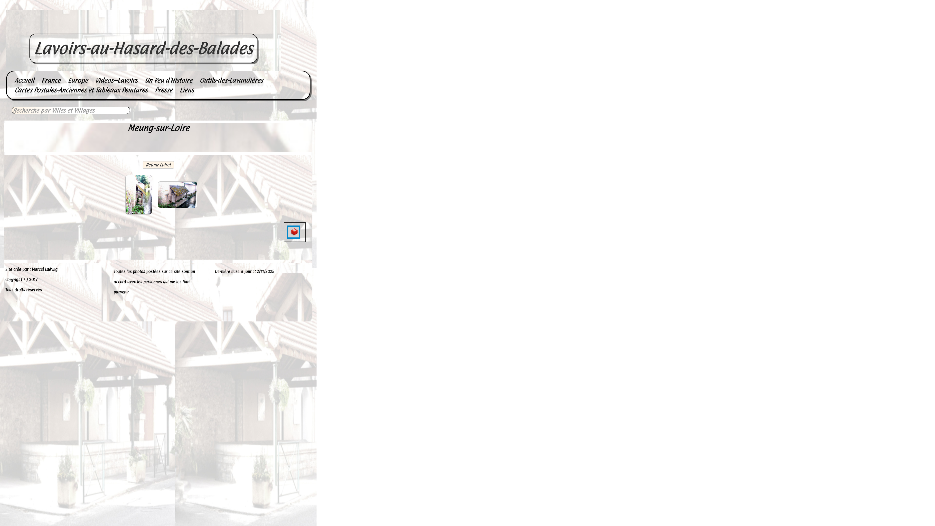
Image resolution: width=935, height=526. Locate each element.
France (51, 80)
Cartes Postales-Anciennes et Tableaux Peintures (81, 90)
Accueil (24, 80)
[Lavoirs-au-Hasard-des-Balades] (143, 28)
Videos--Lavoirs (116, 80)
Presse (163, 90)
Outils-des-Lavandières (231, 80)
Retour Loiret (158, 164)
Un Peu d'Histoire (168, 80)
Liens (187, 90)
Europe (78, 80)
